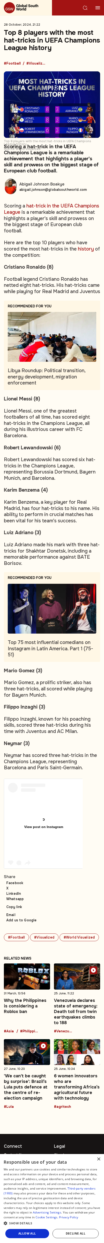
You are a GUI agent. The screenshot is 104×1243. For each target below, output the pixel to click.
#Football (12, 64)
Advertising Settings (47, 1212)
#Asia (9, 1031)
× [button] (98, 1159)
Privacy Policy (68, 1217)
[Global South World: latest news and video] (26, 7)
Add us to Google (21, 920)
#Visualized (36, 64)
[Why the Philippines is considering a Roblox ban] (27, 998)
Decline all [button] (75, 1233)
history (86, 249)
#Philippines (29, 1031)
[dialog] (52, 1198)
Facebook (14, 883)
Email (10, 915)
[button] (52, 1223)
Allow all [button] (27, 1233)
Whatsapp (15, 899)
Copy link (14, 907)
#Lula (9, 1107)
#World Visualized (79, 937)
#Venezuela (63, 1031)
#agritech (62, 1107)
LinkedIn (13, 893)
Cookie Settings (47, 1217)
